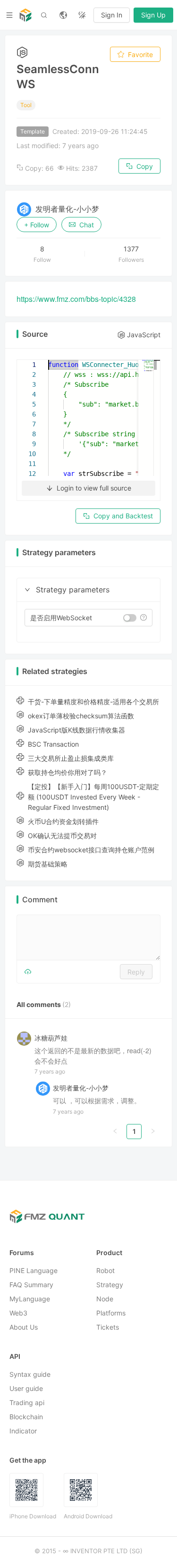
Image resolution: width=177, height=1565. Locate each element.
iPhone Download (32, 1516)
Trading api (26, 1403)
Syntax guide (30, 1375)
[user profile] (43, 1088)
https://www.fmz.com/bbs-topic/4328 (76, 298)
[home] (25, 15)
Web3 (18, 1313)
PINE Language (33, 1271)
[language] (63, 15)
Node (104, 1299)
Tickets (107, 1328)
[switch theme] (82, 15)
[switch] (129, 618)
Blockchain (26, 1417)
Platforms (111, 1313)
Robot (105, 1271)
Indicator (23, 1431)
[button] (27, 589)
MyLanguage (29, 1299)
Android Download (88, 1516)
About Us (23, 1328)
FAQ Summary (31, 1285)
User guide (26, 1389)
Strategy (109, 1285)
